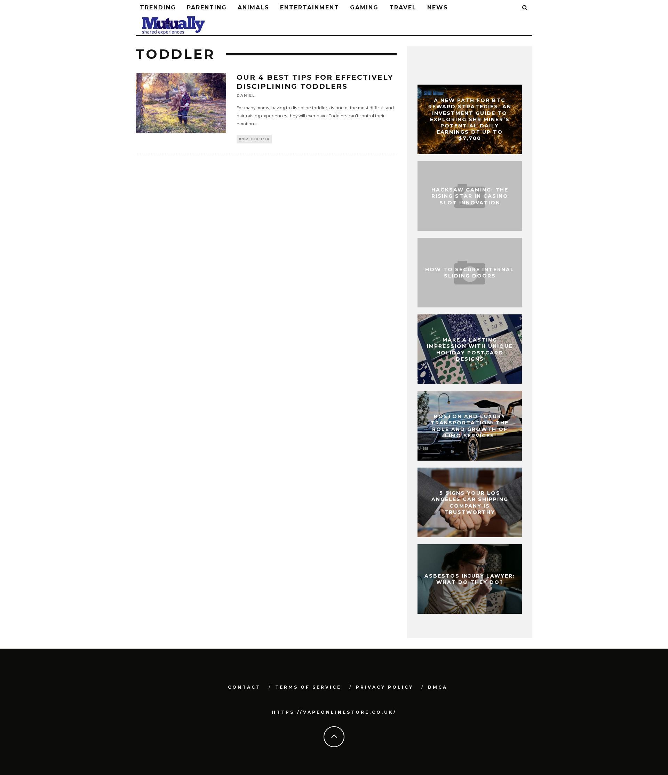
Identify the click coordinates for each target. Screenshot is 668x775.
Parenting (207, 7)
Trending (158, 7)
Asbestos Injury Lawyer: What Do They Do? (469, 579)
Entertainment (309, 7)
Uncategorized (254, 139)
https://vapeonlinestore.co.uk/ (334, 712)
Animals (253, 7)
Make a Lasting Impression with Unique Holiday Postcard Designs (470, 349)
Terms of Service (308, 687)
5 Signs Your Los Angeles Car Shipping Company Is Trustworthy (469, 502)
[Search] (525, 8)
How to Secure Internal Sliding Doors (469, 272)
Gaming (364, 7)
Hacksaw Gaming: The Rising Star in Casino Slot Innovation (469, 196)
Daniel (246, 95)
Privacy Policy (384, 687)
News (437, 7)
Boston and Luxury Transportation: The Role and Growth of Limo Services (470, 426)
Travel (402, 7)
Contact (244, 687)
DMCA (437, 687)
